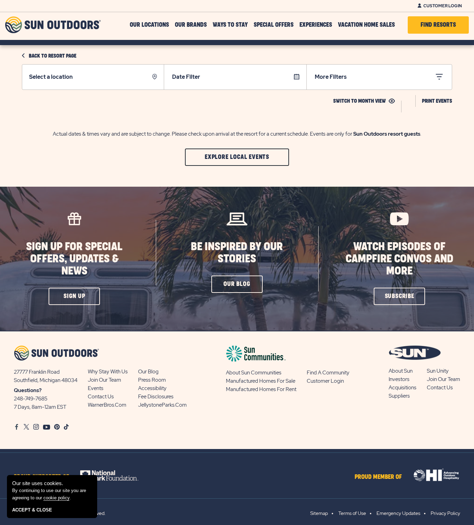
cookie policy (56, 497)
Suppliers (399, 395)
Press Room (152, 379)
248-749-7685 (31, 398)
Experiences (315, 25)
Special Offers (274, 25)
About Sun (401, 370)
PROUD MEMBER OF (378, 477)
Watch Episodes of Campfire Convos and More (399, 259)
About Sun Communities (253, 372)
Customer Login (442, 6)
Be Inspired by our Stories (237, 253)
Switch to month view (359, 101)
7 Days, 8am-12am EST (40, 407)
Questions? (28, 390)
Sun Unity (438, 370)
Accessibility (152, 388)
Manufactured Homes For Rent (261, 389)
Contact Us (101, 396)
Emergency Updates (398, 513)
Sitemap (319, 513)
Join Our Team (104, 379)
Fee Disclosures (155, 396)
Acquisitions (402, 387)
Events (95, 388)
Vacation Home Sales (366, 25)
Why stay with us (108, 371)
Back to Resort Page (52, 56)
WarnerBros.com (107, 404)
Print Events (437, 101)
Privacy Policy (445, 513)
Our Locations (149, 25)
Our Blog (148, 371)
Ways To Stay (230, 25)
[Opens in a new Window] (115, 475)
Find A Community (328, 372)
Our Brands (191, 25)
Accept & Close (32, 510)
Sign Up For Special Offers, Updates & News (74, 259)
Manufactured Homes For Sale (260, 381)
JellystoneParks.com (162, 404)
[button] (237, 157)
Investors (399, 379)
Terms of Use (352, 513)
